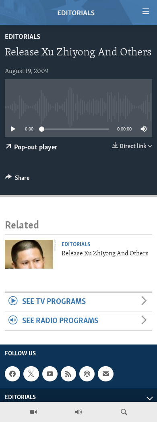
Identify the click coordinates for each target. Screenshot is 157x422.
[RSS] (68, 373)
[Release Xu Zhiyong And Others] (30, 254)
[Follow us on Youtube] (50, 373)
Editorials (22, 37)
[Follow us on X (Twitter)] (31, 373)
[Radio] (78, 412)
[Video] (33, 412)
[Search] (124, 412)
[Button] (17, 180)
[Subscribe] (105, 373)
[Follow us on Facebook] (12, 373)
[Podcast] (87, 373)
